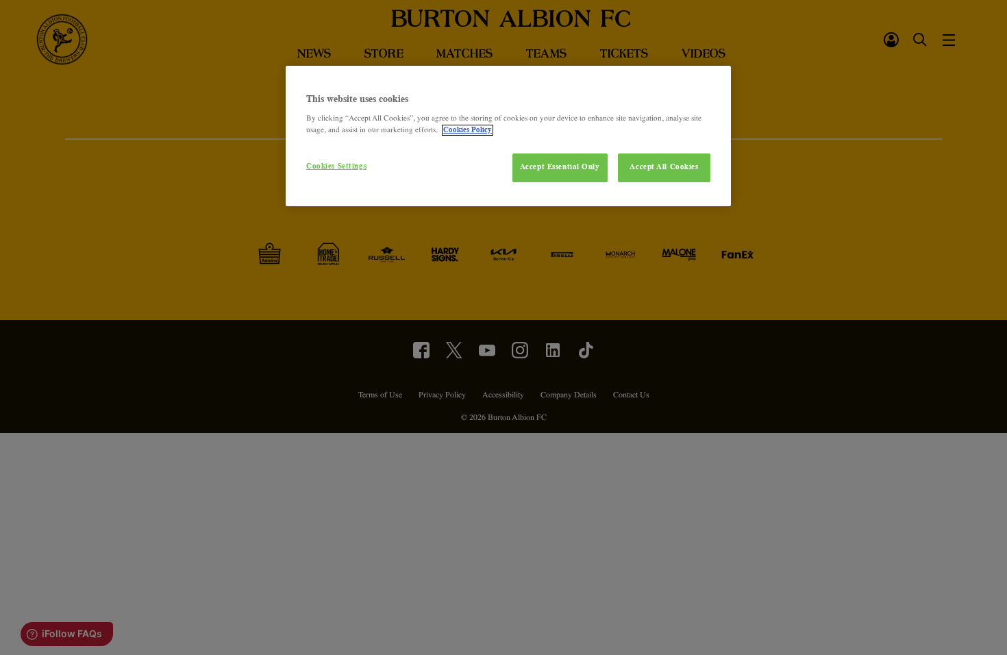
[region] (508, 136)
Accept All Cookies (664, 167)
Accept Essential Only (560, 167)
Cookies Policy (467, 130)
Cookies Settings (336, 166)
